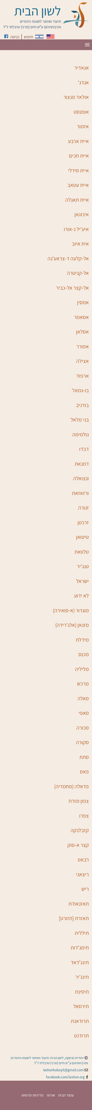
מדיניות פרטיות (32, 1095)
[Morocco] (50, 36)
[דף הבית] (76, 15)
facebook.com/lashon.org (65, 1077)
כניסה (14, 36)
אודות (51, 1095)
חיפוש (28, 36)
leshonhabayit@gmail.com (63, 1070)
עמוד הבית (66, 1095)
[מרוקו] (39, 36)
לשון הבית (37, 10)
